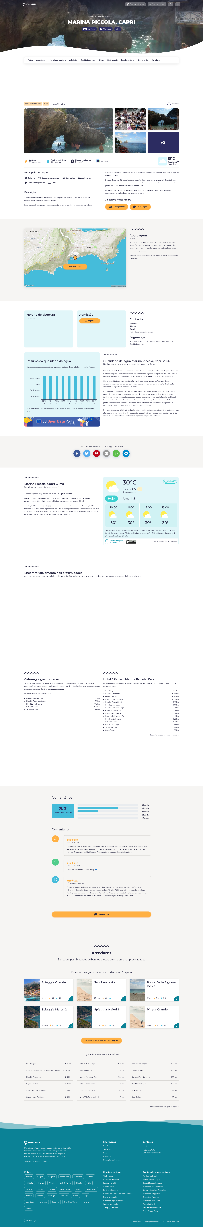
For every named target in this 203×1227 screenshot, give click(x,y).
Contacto (107, 1156)
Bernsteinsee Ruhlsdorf (152, 1208)
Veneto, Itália (108, 1187)
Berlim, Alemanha (110, 1197)
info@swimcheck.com (151, 1146)
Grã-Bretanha (65, 1183)
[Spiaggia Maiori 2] (32, 1008)
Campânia (101, 17)
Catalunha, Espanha (111, 1180)
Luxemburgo (65, 1189)
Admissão (73, 60)
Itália (92, 17)
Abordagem (41, 60)
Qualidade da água (88, 60)
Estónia (90, 1177)
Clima (101, 60)
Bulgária (51, 1177)
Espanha (55, 1202)
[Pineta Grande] (137, 1008)
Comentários (143, 60)
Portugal (51, 1196)
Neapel (109, 17)
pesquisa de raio (145, 251)
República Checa (70, 1202)
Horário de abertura (58, 60)
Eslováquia (30, 1202)
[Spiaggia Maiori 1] (84, 1008)
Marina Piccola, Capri (151, 1180)
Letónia (40, 1189)
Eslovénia (43, 1202)
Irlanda (79, 1183)
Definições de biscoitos (112, 1160)
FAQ (105, 1153)
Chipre (28, 1208)
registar (91, 321)
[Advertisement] (94, 82)
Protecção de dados (152, 1222)
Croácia (29, 1189)
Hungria (86, 1202)
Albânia (29, 1177)
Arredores (156, 60)
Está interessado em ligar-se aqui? (163, 735)
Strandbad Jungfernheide (153, 1187)
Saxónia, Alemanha (110, 1204)
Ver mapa (107, 29)
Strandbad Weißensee (151, 1201)
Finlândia (29, 1183)
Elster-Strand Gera (150, 1211)
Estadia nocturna (128, 60)
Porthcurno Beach (150, 1176)
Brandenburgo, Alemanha (113, 1201)
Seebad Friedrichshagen (152, 1183)
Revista (106, 1146)
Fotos (30, 60)
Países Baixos (91, 1189)
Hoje (111, 498)
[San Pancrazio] (84, 981)
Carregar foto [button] (119, 207)
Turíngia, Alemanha (110, 1208)
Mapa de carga (75, 266)
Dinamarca (64, 1177)
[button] (135, 4)
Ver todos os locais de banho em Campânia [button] (101, 1040)
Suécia (75, 1196)
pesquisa (133, 251)
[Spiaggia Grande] (32, 981)
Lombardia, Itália (110, 1183)
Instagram (46, 1161)
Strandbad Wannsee (151, 1197)
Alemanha (78, 1177)
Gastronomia (112, 60)
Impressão (137, 1222)
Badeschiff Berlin (149, 1204)
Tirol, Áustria (108, 1176)
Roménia (64, 1196)
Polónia (40, 1196)
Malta (78, 1189)
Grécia (51, 1183)
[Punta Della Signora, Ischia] (137, 981)
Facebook (36, 1161)
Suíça (86, 1196)
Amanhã (129, 498)
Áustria (29, 1196)
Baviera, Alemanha (110, 1190)
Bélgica (40, 1177)
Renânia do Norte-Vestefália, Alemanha (118, 1194)
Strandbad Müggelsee (151, 1194)
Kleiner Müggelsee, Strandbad (154, 1190)
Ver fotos (91, 29)
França (41, 1183)
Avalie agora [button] (142, 207)
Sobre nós (107, 1149)
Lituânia (52, 1189)
